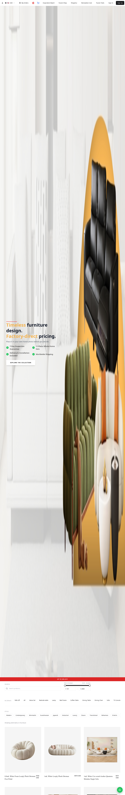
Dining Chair (99, 700)
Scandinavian (44, 715)
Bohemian (105, 715)
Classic (83, 715)
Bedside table (43, 700)
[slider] (65, 685)
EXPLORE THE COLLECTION (20, 363)
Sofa (108, 700)
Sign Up (120, 3)
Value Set (32, 700)
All (24, 700)
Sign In (110, 3)
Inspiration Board (48, 3)
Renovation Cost (86, 3)
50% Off (17, 700)
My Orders (24, 3)
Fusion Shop (63, 3)
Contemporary (20, 715)
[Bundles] (33, 3)
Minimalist (32, 715)
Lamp (54, 700)
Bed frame (63, 700)
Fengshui (74, 3)
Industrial (65, 715)
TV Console (117, 700)
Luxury (75, 715)
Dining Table (86, 700)
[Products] (38, 3)
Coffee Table (74, 700)
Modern (9, 715)
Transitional (93, 715)
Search (7, 684)
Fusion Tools (100, 3)
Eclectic (114, 715)
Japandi (55, 715)
